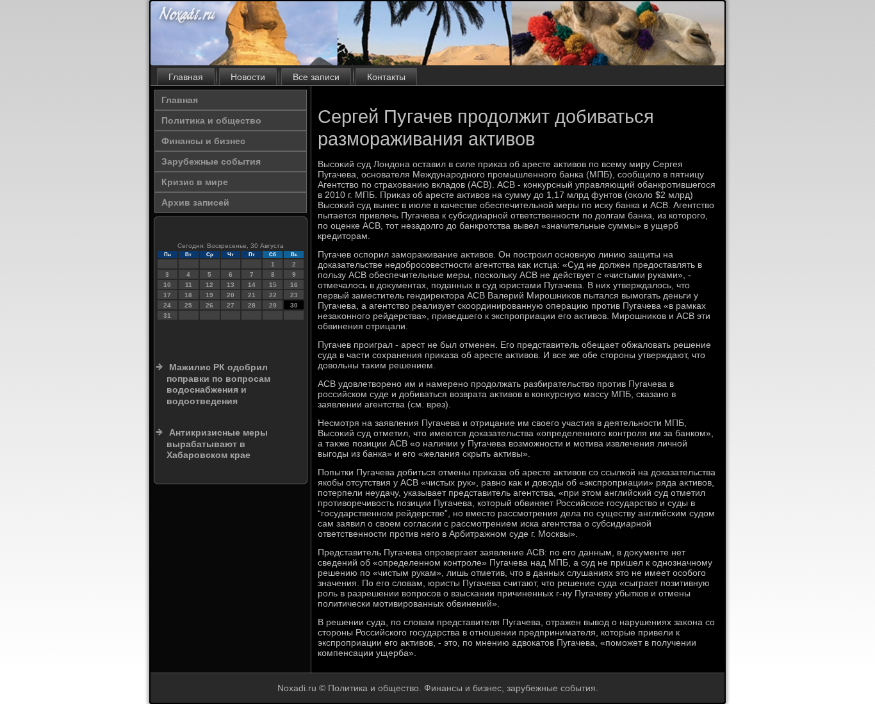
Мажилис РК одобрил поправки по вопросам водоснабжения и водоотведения (218, 384)
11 (188, 284)
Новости (248, 77)
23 (294, 295)
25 (188, 305)
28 (252, 305)
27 (230, 305)
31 (167, 315)
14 (252, 284)
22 (273, 295)
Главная (185, 77)
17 (167, 295)
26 (209, 305)
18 (188, 295)
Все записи (316, 77)
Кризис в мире (194, 182)
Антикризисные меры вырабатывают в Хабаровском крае (217, 443)
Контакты (386, 77)
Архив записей (195, 202)
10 (167, 284)
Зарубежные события (211, 161)
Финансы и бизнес (203, 141)
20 (230, 295)
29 (273, 305)
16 (294, 284)
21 (252, 295)
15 (273, 284)
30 (294, 305)
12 (209, 284)
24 (167, 305)
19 (209, 295)
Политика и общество (211, 120)
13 (230, 284)
